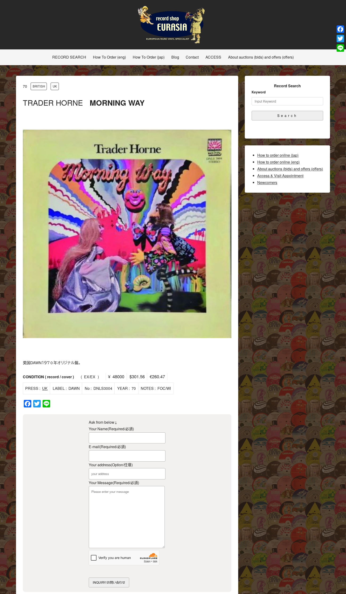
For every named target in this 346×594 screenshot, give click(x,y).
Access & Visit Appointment (280, 175)
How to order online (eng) (278, 162)
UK (55, 86)
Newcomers (267, 182)
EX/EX (89, 376)
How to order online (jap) (277, 155)
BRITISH (39, 86)
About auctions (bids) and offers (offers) (290, 168)
